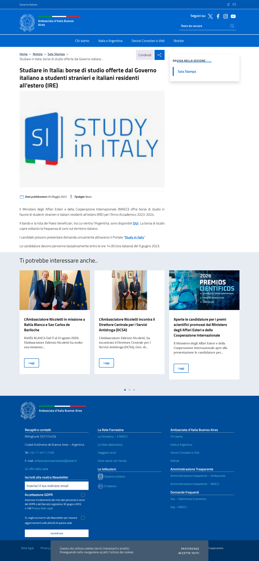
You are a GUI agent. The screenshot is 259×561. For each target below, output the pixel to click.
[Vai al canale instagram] (224, 16)
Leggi (34, 363)
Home (24, 54)
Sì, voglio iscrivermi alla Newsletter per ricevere (51, 518)
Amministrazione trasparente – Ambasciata (197, 475)
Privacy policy (49, 548)
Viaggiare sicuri (107, 452)
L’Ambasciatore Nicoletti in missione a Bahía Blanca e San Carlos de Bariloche (54, 324)
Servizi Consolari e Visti (184, 452)
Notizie (38, 54)
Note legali (27, 548)
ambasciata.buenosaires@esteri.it (56, 460)
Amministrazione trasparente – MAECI (194, 484)
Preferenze (190, 548)
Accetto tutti (188, 553)
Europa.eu (109, 486)
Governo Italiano (28, 4)
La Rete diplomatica (110, 444)
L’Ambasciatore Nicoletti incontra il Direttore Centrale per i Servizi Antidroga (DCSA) (127, 324)
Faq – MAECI (178, 507)
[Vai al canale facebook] (217, 16)
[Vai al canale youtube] (232, 16)
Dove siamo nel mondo (112, 460)
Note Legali (47, 508)
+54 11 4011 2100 (41, 452)
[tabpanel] (55, 328)
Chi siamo (176, 436)
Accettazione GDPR (39, 494)
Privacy (36, 508)
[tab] (125, 390)
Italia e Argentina (181, 444)
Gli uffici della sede (36, 469)
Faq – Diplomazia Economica (188, 498)
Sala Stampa (56, 54)
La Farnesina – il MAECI (113, 436)
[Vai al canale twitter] (209, 16)
